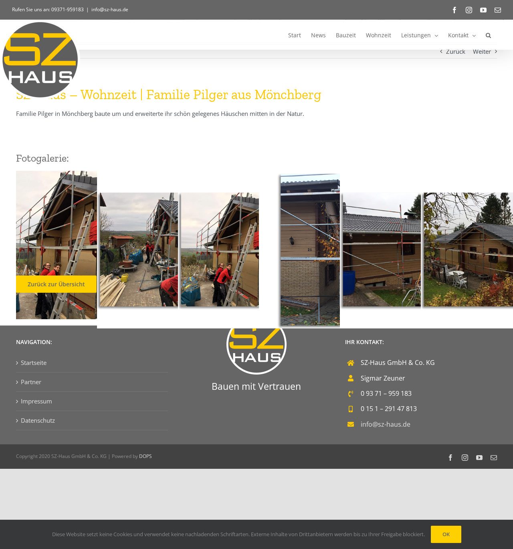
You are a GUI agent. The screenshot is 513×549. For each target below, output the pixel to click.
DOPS (145, 456)
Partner (31, 382)
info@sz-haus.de (109, 9)
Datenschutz (38, 420)
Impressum (36, 401)
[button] (488, 35)
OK (446, 534)
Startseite (33, 363)
